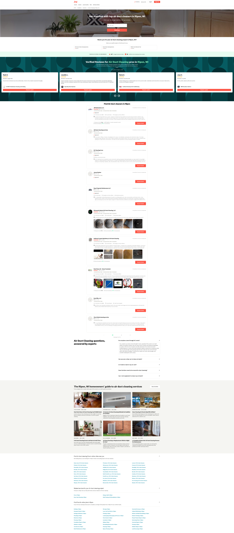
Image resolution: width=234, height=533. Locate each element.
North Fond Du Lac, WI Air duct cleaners (112, 474)
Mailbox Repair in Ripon (137, 526)
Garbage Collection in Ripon (80, 513)
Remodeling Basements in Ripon (110, 524)
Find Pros (117, 30)
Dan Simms (76, 438)
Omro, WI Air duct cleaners (80, 474)
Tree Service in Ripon (78, 526)
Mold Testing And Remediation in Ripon (111, 497)
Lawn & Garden (86, 4)
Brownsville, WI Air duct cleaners (110, 482)
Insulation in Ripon (107, 520)
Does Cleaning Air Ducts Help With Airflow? (143, 412)
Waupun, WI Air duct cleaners (80, 482)
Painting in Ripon (106, 513)
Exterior (79, 4)
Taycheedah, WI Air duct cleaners (110, 471)
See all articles (155, 386)
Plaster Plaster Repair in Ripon (139, 517)
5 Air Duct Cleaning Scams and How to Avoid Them (87, 440)
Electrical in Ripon (78, 517)
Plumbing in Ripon (78, 515)
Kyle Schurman (106, 438)
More (91, 4)
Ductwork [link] (84, 7)
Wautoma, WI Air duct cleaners (139, 476)
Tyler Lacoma (77, 409)
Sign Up (157, 1)
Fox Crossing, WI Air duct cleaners (139, 480)
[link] (4, 86)
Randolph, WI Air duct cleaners (139, 467)
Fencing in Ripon (135, 524)
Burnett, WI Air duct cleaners (138, 471)
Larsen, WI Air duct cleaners (138, 463)
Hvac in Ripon (77, 495)
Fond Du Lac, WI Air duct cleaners (110, 476)
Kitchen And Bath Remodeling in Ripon (140, 513)
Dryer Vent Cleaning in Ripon (80, 497)
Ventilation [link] (79, 7)
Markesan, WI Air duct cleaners (81, 480)
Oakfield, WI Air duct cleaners (109, 467)
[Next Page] (130, 335)
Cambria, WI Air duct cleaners (138, 474)
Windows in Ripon (78, 524)
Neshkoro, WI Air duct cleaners (110, 480)
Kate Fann (134, 438)
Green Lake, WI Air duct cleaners (81, 463)
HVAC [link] (75, 7)
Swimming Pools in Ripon (137, 520)
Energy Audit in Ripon (107, 495)
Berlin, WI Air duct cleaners (80, 471)
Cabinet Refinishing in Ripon (138, 511)
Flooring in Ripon (77, 520)
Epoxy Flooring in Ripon (108, 528)
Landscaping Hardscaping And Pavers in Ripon (113, 515)
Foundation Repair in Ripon (80, 522)
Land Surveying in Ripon (137, 528)
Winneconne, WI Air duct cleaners (110, 465)
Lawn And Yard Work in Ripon (109, 511)
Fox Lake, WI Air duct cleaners (109, 478)
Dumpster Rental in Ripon (79, 511)
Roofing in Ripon (77, 509)
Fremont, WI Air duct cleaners (138, 465)
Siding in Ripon (106, 522)
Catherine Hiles (106, 409)
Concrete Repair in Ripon (137, 522)
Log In (150, 1)
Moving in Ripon (106, 509)
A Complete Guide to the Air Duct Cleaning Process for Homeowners (145, 441)
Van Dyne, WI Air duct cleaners (80, 476)
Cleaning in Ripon (107, 526)
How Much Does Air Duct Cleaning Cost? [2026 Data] (88, 412)
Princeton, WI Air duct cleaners (110, 463)
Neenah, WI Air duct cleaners (138, 482)
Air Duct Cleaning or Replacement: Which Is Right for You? (116, 441)
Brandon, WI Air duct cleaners (80, 469)
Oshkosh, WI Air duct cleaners (80, 478)
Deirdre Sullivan (136, 409)
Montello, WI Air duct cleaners (138, 469)
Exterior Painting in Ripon (137, 515)
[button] (98, 223)
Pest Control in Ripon (107, 517)
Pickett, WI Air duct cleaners (80, 465)
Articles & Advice (96, 4)
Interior (75, 4)
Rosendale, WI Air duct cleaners (81, 467)
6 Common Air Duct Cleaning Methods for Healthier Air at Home (116, 412)
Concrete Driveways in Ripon (138, 509)
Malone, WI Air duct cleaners (138, 478)
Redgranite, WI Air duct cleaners (110, 469)
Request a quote (30, 89)
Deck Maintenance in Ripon (80, 528)
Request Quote (140, 123)
